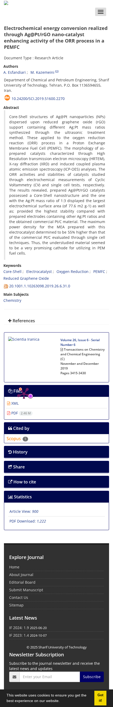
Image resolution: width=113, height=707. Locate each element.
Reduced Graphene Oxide (26, 278)
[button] (61, 701)
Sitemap (16, 605)
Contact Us (18, 597)
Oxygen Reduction (72, 271)
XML (14, 403)
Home (14, 566)
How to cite (24, 482)
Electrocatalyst (39, 271)
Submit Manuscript (26, 589)
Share (18, 467)
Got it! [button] (100, 698)
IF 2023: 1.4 (19, 635)
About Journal (21, 574)
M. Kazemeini (42, 72)
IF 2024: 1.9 (19, 627)
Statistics (22, 497)
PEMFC (99, 271)
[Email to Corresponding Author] (56, 71)
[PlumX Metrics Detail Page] (24, 352)
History (20, 452)
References (23, 321)
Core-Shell (12, 271)
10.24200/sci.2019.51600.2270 (38, 98)
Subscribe (92, 676)
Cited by (20, 428)
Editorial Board (22, 582)
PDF (20, 412)
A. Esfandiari (14, 72)
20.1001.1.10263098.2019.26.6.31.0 (39, 285)
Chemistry (12, 300)
